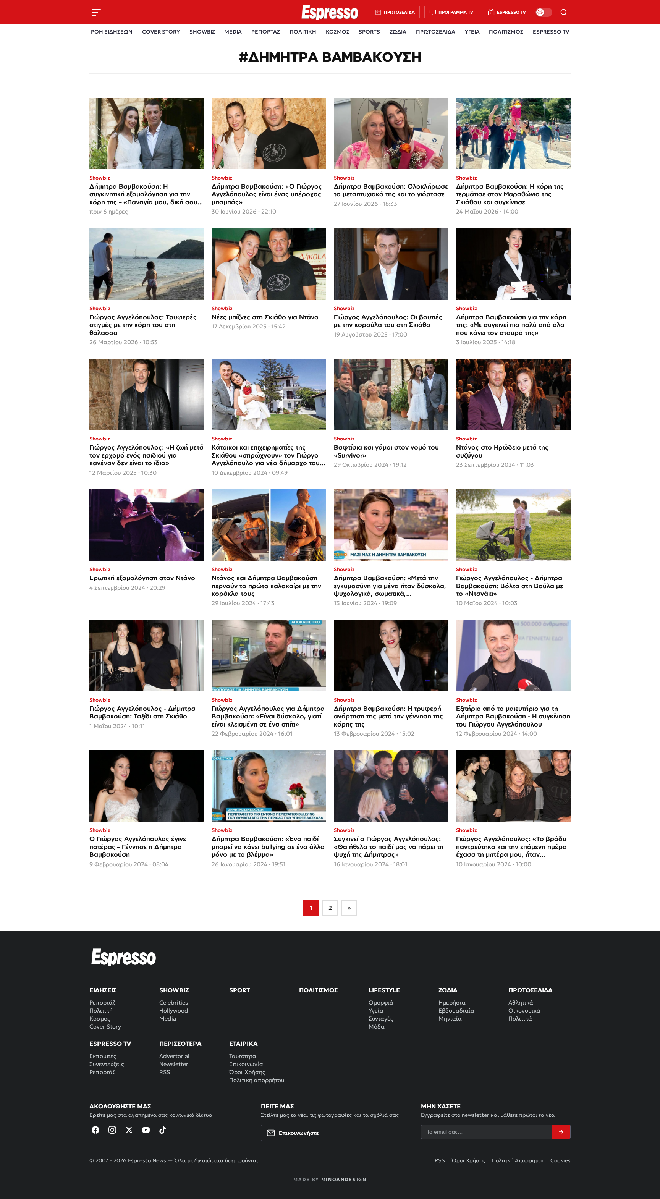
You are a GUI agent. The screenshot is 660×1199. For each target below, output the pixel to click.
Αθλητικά (520, 1002)
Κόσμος (99, 1018)
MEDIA (233, 31)
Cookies (560, 1160)
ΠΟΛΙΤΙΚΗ (303, 31)
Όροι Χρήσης (247, 1072)
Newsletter (173, 1064)
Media (167, 1018)
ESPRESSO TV (551, 31)
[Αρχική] (123, 957)
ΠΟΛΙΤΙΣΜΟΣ (506, 31)
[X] (129, 1130)
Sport (239, 990)
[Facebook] (95, 1130)
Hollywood (173, 1010)
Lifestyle (384, 990)
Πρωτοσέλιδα (530, 990)
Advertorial (174, 1056)
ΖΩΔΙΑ (398, 31)
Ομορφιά (381, 1002)
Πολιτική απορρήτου (256, 1080)
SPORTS (369, 31)
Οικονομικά (524, 1010)
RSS (164, 1072)
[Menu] (96, 12)
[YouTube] (146, 1130)
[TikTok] (163, 1130)
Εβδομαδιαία (456, 1010)
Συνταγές (381, 1018)
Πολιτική (101, 1010)
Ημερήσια (452, 1002)
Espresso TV (110, 1043)
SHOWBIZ (202, 31)
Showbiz (174, 990)
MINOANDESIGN (344, 1179)
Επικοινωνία (246, 1064)
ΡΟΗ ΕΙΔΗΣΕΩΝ (112, 31)
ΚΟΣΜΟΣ (337, 31)
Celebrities (173, 1002)
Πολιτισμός (318, 990)
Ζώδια (448, 990)
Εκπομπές (102, 1056)
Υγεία (376, 1010)
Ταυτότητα (242, 1056)
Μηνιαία (450, 1018)
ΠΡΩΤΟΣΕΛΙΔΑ (435, 31)
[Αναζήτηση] (564, 12)
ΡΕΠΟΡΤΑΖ (265, 31)
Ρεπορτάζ (102, 1002)
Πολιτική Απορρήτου (518, 1160)
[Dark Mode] (543, 12)
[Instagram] (112, 1130)
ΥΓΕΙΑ (472, 31)
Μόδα (377, 1026)
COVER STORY (161, 31)
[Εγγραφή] (561, 1132)
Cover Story (105, 1026)
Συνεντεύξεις (106, 1064)
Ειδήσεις (102, 990)
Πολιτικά (520, 1018)
